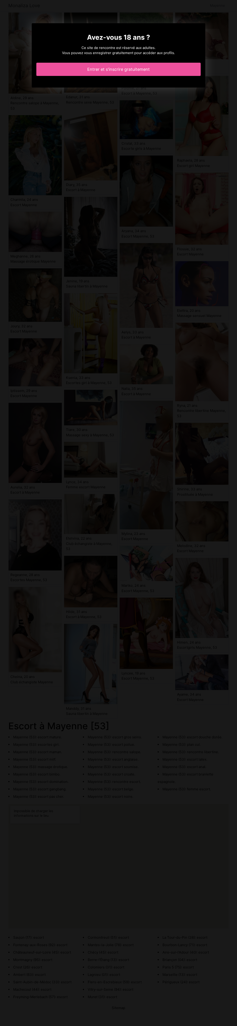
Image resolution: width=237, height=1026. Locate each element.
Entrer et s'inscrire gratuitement (118, 69)
